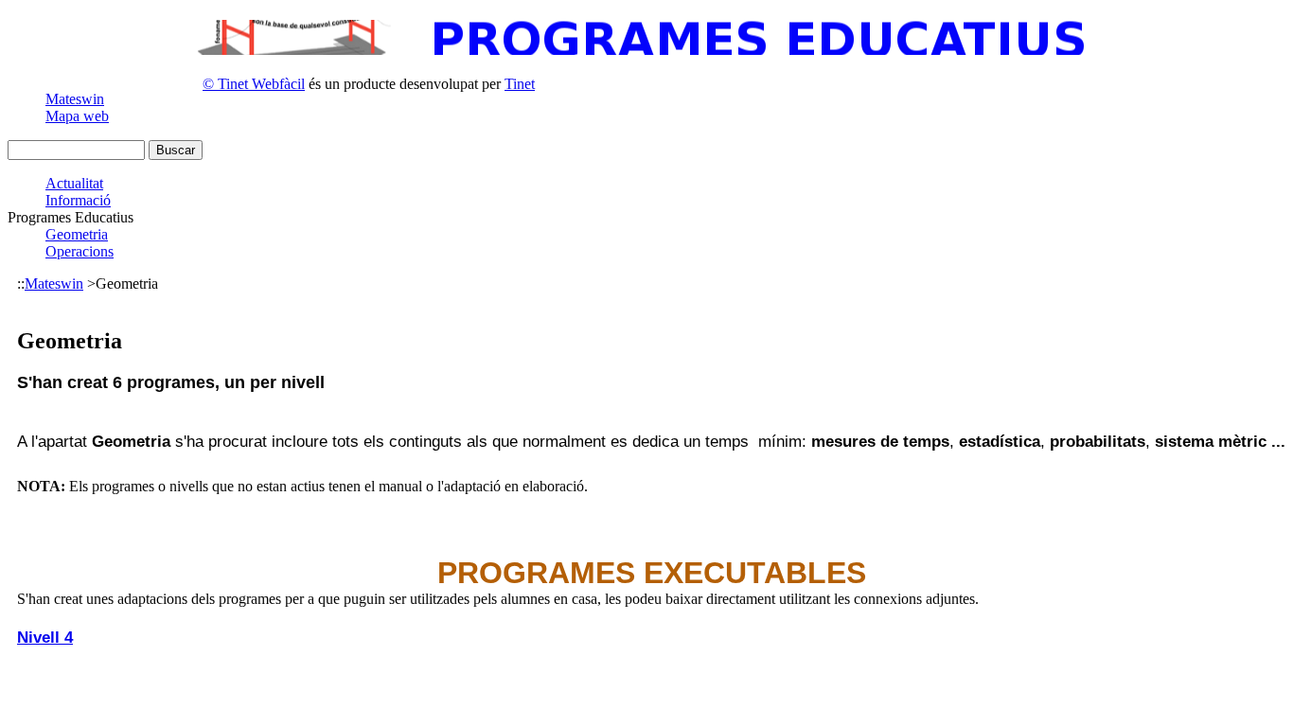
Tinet (520, 84)
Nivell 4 (45, 637)
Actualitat (74, 183)
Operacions (79, 251)
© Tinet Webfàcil (254, 84)
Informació (78, 200)
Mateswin (74, 99)
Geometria (76, 234)
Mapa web (77, 116)
